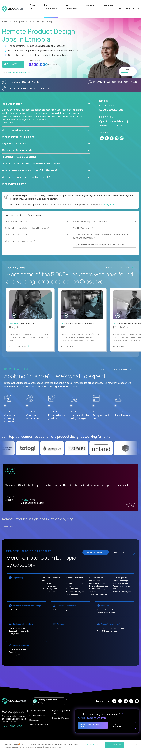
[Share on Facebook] (107, 138)
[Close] (137, 745)
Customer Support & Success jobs (109, 610)
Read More (7, 122)
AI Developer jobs (72, 586)
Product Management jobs (107, 631)
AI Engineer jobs (72, 589)
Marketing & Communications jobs (22, 655)
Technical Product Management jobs (110, 628)
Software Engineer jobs (74, 583)
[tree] (36, 231)
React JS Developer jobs (121, 583)
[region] (70, 745)
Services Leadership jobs (106, 612)
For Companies (71, 6)
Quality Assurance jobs (50, 591)
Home (5, 21)
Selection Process (60, 718)
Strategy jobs (14, 634)
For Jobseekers (50, 6)
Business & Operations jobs (19, 631)
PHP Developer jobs (120, 578)
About (33, 4)
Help (121, 8)
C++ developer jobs (96, 578)
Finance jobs (57, 628)
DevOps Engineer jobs (97, 583)
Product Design (37, 21)
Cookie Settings (94, 745)
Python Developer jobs (121, 580)
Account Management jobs (19, 649)
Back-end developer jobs (75, 591)
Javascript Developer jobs (98, 594)
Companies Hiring (37, 715)
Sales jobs (12, 652)
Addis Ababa (9, 526)
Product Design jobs (49, 589)
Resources (107, 4)
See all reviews (117, 267)
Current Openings (18, 21)
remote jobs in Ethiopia (19, 72)
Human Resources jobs (17, 628)
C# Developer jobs (72, 594)
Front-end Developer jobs (98, 586)
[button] (46, 103)
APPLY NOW (11, 64)
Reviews (89, 4)
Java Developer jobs (96, 591)
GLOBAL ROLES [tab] (95, 552)
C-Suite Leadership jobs (61, 610)
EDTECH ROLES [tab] (122, 552)
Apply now (108, 204)
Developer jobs (94, 580)
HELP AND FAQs (13, 725)
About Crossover (37, 710)
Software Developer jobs (122, 591)
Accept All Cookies (114, 745)
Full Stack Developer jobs (98, 589)
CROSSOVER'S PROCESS (116, 369)
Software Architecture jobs (19, 610)
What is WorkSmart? (38, 724)
